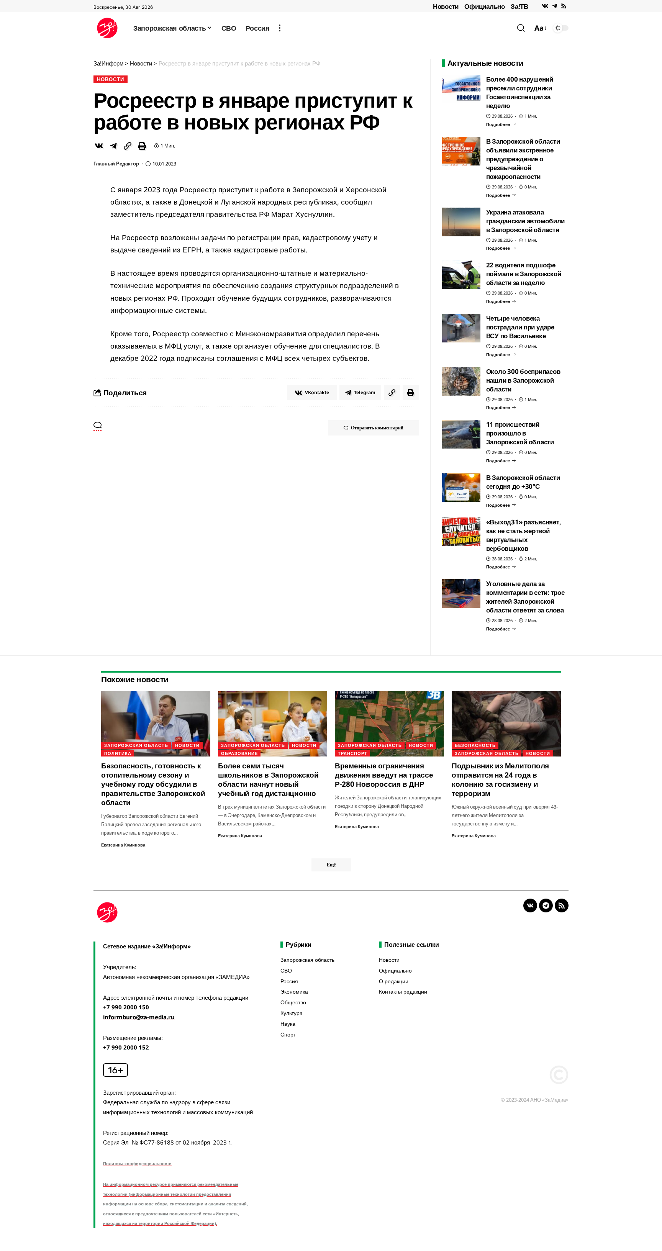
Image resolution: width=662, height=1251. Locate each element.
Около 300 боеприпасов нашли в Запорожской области (523, 380)
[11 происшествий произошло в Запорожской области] (461, 434)
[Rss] (564, 6)
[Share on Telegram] (113, 146)
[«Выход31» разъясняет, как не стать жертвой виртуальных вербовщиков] (461, 531)
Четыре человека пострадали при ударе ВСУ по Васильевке (520, 327)
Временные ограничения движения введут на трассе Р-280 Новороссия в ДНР (384, 775)
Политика (117, 753)
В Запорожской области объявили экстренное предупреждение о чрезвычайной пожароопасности (523, 159)
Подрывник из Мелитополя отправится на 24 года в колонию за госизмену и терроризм (500, 779)
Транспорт (352, 753)
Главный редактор (116, 163)
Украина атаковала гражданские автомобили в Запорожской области (525, 221)
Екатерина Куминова (123, 845)
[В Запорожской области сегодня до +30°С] (461, 487)
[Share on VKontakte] (98, 146)
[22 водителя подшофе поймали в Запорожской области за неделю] (461, 274)
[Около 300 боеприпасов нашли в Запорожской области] (461, 381)
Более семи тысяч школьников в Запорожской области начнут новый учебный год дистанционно (268, 779)
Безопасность (475, 745)
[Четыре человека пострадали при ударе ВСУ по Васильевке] (461, 328)
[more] (279, 28)
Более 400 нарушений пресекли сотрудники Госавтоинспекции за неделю (519, 92)
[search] (521, 28)
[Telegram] (554, 6)
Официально (484, 6)
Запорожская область (136, 745)
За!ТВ (519, 6)
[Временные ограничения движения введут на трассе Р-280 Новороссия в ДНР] (389, 723)
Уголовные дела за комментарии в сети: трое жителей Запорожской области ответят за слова (525, 596)
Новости (446, 6)
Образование (239, 753)
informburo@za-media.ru (139, 1017)
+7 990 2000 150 (126, 1007)
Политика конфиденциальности (137, 1163)
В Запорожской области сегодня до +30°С (523, 482)
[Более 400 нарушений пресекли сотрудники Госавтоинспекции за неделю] (461, 89)
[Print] (142, 146)
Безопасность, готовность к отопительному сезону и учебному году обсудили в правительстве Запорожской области (153, 784)
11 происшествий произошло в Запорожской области (520, 433)
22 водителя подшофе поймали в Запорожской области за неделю (523, 273)
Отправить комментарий (377, 427)
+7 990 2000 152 (126, 1047)
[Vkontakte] (545, 6)
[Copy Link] (127, 146)
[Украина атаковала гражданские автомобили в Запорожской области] (461, 222)
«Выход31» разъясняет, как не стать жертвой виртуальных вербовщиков (523, 535)
